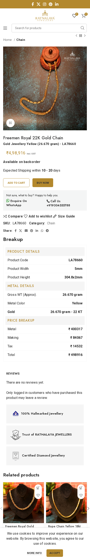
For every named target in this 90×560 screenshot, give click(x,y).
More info (34, 553)
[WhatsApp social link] (42, 230)
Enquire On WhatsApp (16, 203)
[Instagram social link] (45, 4)
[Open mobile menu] (5, 28)
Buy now (43, 182)
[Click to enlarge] (10, 123)
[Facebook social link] (32, 4)
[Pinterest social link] (51, 4)
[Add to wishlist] (38, 495)
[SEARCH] (82, 28)
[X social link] (38, 4)
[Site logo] (45, 15)
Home (8, 40)
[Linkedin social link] (57, 4)
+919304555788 (58, 205)
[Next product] (85, 36)
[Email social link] (26, 230)
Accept (54, 553)
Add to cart (16, 182)
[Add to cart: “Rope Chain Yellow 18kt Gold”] (81, 488)
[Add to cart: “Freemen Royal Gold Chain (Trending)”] (38, 488)
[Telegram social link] (47, 230)
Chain (20, 40)
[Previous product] (76, 36)
